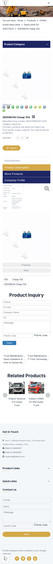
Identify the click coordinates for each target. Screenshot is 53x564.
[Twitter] (29, 558)
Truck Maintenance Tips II (14, 355)
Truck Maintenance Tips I (38, 355)
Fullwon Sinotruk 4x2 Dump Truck (16, 402)
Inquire (13, 148)
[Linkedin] (23, 558)
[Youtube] (35, 558)
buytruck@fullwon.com (15, 456)
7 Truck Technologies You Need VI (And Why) (38, 359)
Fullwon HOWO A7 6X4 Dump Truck (36, 402)
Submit (9, 343)
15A (6, 279)
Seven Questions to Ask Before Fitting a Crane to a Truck (14, 359)
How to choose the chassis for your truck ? (14, 362)
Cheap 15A (17, 279)
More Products (14, 173)
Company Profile (15, 180)
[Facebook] (17, 558)
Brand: (8, 160)
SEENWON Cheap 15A (15, 284)
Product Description (17, 167)
